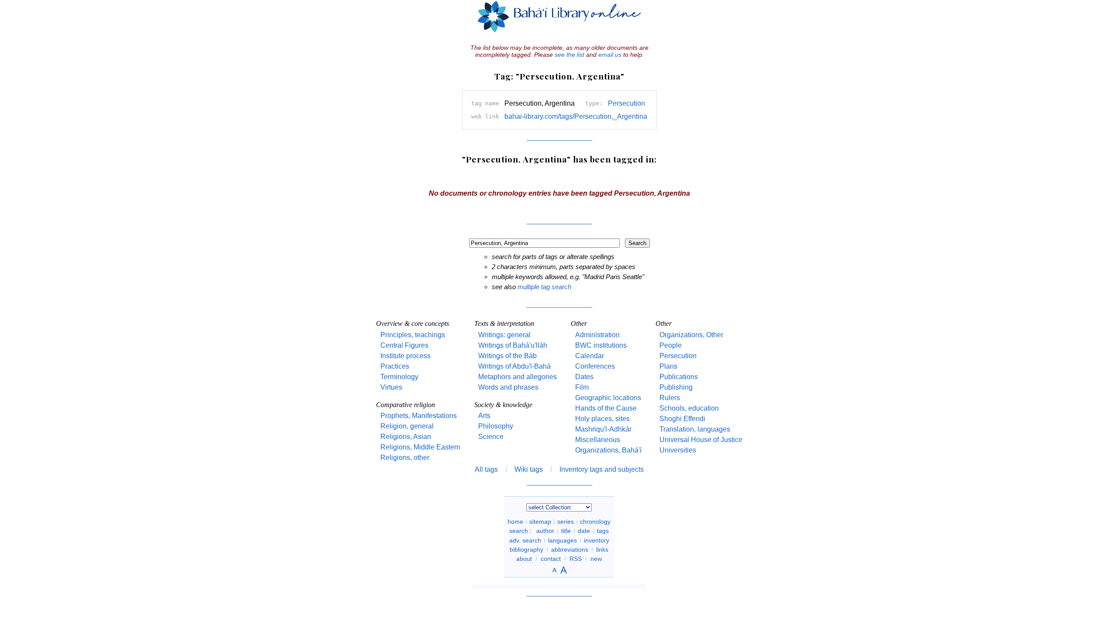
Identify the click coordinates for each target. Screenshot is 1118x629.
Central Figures (404, 345)
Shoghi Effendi (682, 418)
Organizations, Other (691, 335)
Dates (584, 376)
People (670, 345)
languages (562, 539)
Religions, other (404, 457)
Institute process (405, 355)
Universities (677, 450)
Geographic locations (608, 397)
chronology (595, 521)
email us (609, 54)
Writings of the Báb (507, 355)
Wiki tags (528, 469)
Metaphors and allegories (517, 376)
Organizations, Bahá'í (608, 450)
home (515, 521)
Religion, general (407, 426)
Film (582, 387)
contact (551, 558)
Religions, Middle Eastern (420, 447)
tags (603, 530)
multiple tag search (544, 286)
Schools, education (689, 408)
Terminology (399, 376)
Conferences (595, 366)
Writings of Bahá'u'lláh (512, 345)
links (602, 549)
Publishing (676, 387)
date (584, 530)
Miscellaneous (597, 439)
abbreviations (569, 549)
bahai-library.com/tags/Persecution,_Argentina (575, 116)
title (566, 530)
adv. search (525, 539)
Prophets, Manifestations (418, 415)
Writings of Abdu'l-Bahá (514, 366)
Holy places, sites (602, 418)
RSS (575, 558)
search (518, 530)
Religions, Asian (405, 436)
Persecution (626, 103)
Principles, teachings (412, 335)
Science (491, 436)
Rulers (669, 397)
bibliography (526, 549)
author (545, 530)
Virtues (391, 387)
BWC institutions (601, 345)
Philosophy (495, 426)
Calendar (589, 355)
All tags (486, 469)
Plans (668, 366)
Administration (597, 335)
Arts (484, 415)
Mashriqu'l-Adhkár (603, 429)
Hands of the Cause (606, 408)
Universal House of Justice (700, 439)
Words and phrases (508, 387)
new (596, 558)
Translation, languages (694, 429)
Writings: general (504, 335)
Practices (394, 366)
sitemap (540, 521)
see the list (569, 54)
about (524, 558)
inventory (596, 539)
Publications (678, 376)
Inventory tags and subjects (601, 469)
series (565, 521)
